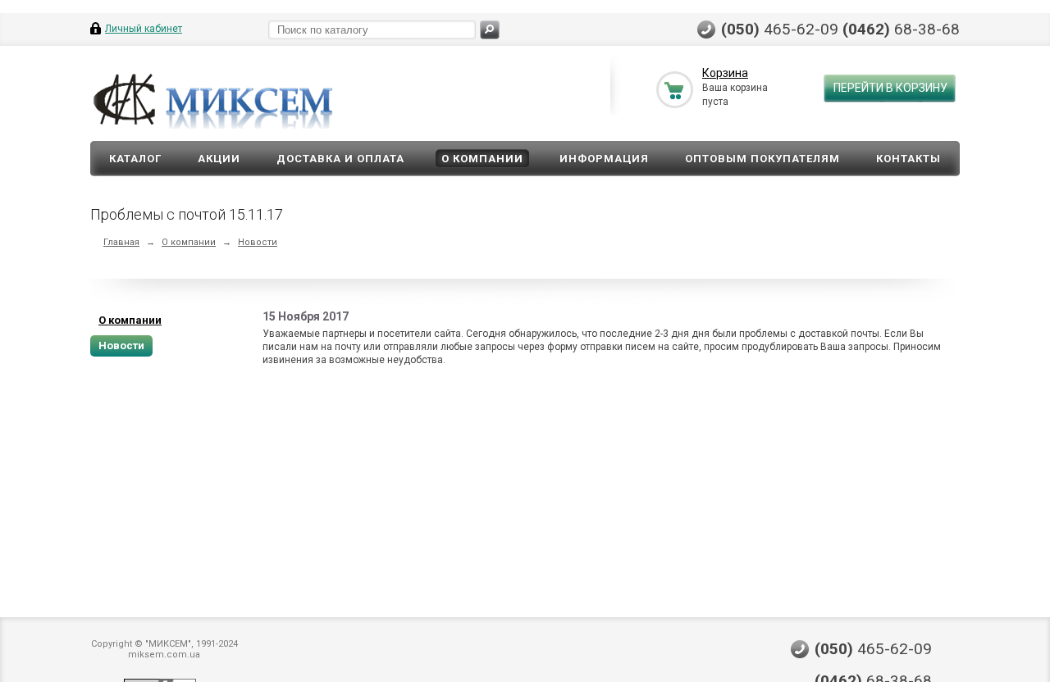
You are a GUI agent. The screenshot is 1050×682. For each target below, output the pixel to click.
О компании (482, 158)
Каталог (135, 158)
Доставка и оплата (340, 158)
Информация (604, 158)
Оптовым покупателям (762, 158)
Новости (257, 242)
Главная (121, 242)
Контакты (908, 158)
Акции (219, 158)
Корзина (725, 73)
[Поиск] (490, 29)
